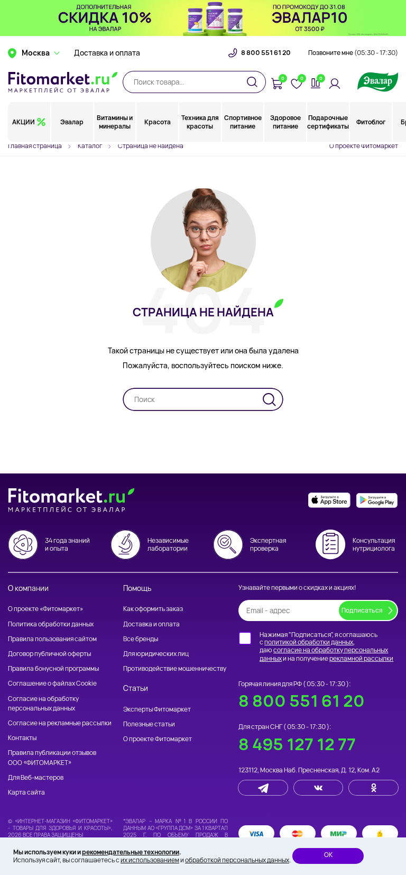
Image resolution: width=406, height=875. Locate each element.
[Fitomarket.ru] (63, 82)
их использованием (150, 859)
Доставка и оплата (107, 53)
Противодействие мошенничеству (174, 668)
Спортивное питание (243, 122)
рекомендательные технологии (130, 851)
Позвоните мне (353, 53)
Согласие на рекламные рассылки (60, 722)
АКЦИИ (23, 121)
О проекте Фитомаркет (363, 145)
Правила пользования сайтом (52, 638)
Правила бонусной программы (53, 668)
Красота (157, 121)
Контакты (22, 737)
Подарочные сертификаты (328, 122)
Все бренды (140, 638)
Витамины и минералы (115, 122)
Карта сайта (26, 792)
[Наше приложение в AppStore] (329, 500)
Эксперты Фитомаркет (157, 709)
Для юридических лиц (156, 653)
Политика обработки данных (51, 623)
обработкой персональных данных (237, 859)
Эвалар (72, 121)
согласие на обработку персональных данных (324, 654)
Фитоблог (370, 121)
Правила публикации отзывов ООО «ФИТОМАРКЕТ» (52, 757)
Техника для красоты (200, 122)
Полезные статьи (149, 723)
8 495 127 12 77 (297, 744)
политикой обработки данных (308, 641)
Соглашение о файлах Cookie (52, 683)
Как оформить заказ (153, 608)
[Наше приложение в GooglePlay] (377, 500)
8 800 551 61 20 (266, 53)
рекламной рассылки (361, 658)
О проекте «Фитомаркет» (45, 608)
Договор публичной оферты (49, 653)
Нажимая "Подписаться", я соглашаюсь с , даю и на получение (326, 646)
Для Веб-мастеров (35, 777)
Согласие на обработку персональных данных (43, 703)
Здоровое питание (285, 122)
